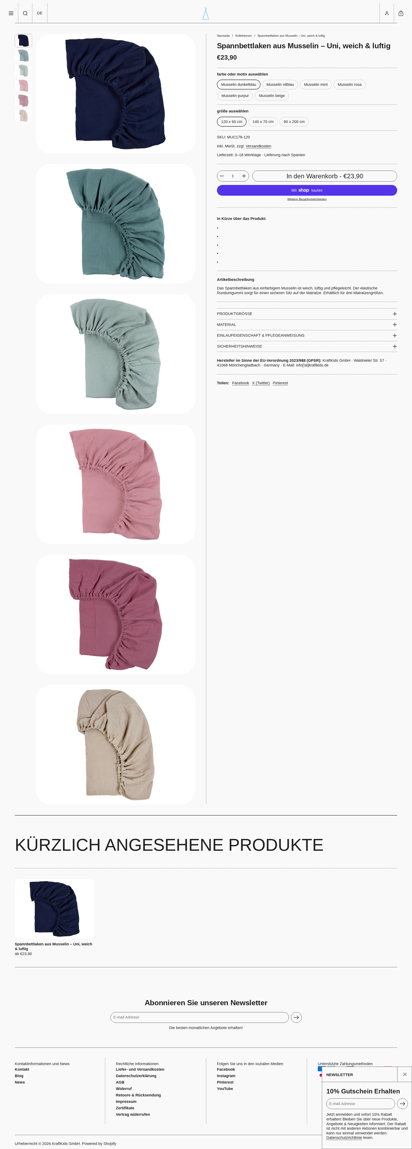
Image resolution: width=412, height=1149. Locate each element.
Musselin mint (316, 84)
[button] (25, 13)
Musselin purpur (235, 96)
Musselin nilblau (280, 84)
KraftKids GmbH (66, 1143)
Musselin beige (272, 96)
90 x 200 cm (294, 122)
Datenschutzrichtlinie (344, 1137)
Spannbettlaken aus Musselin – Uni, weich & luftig (54, 917)
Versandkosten (258, 146)
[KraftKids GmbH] (206, 13)
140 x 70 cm (263, 122)
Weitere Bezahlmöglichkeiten (307, 199)
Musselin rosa (350, 84)
